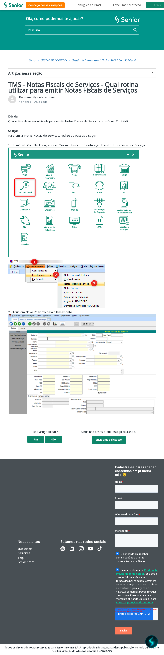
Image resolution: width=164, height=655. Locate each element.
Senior (32, 60)
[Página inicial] (13, 5)
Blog (21, 557)
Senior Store (26, 562)
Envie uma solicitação (127, 5)
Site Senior (25, 548)
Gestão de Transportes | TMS (89, 60)
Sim (35, 439)
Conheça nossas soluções (45, 5)
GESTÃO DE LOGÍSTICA (54, 60)
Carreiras (24, 553)
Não (53, 439)
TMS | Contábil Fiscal (123, 60)
